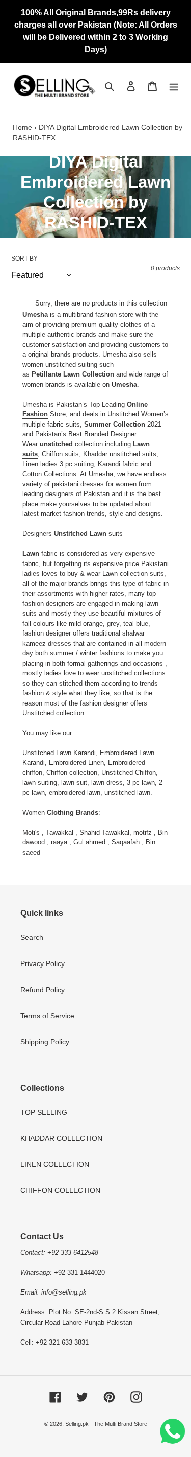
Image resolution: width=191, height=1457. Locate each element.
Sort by (24, 258)
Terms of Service (47, 1016)
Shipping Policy (44, 1042)
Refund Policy (42, 989)
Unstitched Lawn (80, 533)
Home (22, 127)
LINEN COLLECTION (54, 1164)
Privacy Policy (42, 963)
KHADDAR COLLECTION (61, 1138)
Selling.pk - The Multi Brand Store (106, 1424)
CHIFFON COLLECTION (60, 1190)
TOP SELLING (43, 1112)
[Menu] (173, 85)
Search (31, 937)
